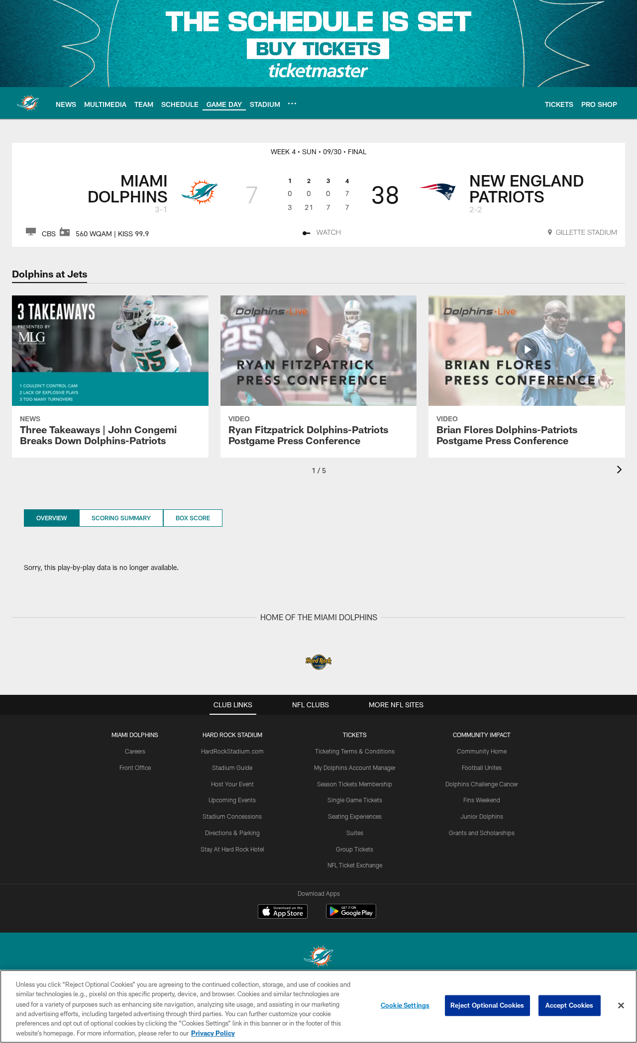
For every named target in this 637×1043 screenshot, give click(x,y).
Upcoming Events (232, 799)
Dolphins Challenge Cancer (481, 783)
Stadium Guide (232, 767)
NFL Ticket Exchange (354, 864)
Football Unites (482, 767)
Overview (51, 517)
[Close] (621, 1006)
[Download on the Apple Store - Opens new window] (282, 912)
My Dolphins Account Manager (355, 767)
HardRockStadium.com (232, 751)
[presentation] (621, 471)
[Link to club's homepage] (28, 103)
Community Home (482, 751)
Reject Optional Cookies (487, 1005)
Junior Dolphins (481, 816)
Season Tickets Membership (354, 783)
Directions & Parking (232, 832)
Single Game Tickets (354, 799)
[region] (318, 1006)
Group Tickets (354, 849)
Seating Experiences (355, 816)
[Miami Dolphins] (318, 958)
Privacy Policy (213, 1033)
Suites (354, 832)
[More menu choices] (292, 103)
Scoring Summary (121, 517)
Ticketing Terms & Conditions (355, 751)
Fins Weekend (481, 799)
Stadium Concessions (232, 816)
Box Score (193, 517)
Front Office (135, 767)
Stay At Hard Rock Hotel (232, 849)
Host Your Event (232, 783)
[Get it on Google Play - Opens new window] (351, 916)
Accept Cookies (569, 1005)
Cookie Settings (405, 1005)
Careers (135, 751)
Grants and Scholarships (482, 832)
